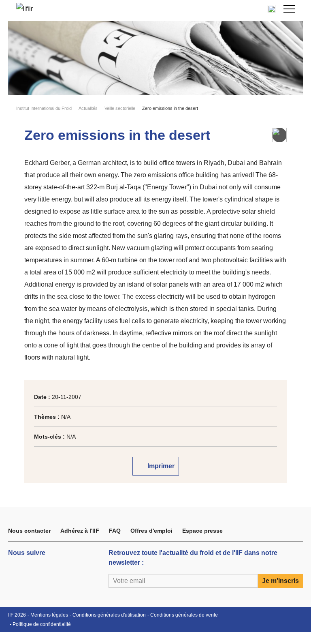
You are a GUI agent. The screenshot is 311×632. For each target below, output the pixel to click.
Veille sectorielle (119, 108)
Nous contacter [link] (29, 530)
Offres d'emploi (151, 530)
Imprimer (160, 466)
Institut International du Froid (44, 108)
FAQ (115, 530)
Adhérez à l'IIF (79, 530)
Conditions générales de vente (184, 615)
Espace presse (202, 530)
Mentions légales (49, 615)
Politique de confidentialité (42, 624)
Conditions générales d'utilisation (109, 615)
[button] (289, 9)
